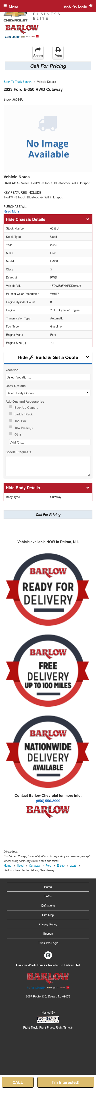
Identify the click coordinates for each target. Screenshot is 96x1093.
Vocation (12, 370)
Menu (13, 6)
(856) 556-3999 (48, 800)
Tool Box (21, 421)
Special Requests (18, 452)
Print (58, 55)
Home (48, 887)
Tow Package (24, 427)
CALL (18, 1082)
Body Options (16, 386)
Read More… (13, 211)
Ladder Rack (24, 414)
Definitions (48, 905)
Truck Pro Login (48, 943)
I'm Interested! (65, 1082)
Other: (19, 434)
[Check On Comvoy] (48, 955)
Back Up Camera (27, 407)
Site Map (48, 915)
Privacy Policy (48, 924)
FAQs (48, 896)
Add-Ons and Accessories (25, 401)
